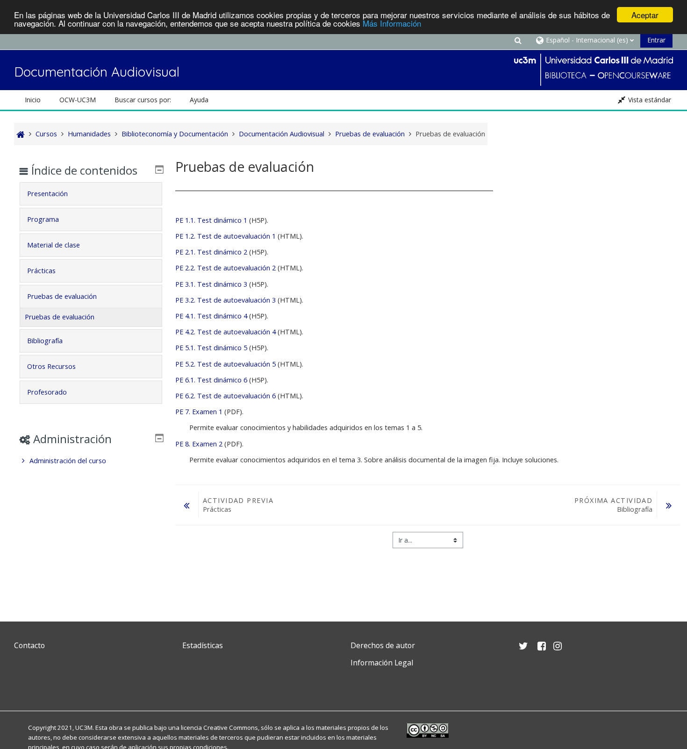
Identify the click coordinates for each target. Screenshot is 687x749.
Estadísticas (202, 645)
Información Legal (382, 662)
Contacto (29, 645)
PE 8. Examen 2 (198, 443)
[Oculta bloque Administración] (159, 438)
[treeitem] (91, 460)
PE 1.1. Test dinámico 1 (211, 220)
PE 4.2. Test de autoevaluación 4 (225, 331)
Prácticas (41, 270)
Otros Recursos (51, 366)
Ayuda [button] (199, 99)
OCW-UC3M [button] (77, 99)
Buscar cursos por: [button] (142, 99)
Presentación (47, 193)
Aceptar (644, 15)
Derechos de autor (383, 645)
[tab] (91, 194)
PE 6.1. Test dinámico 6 (212, 379)
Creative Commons (230, 727)
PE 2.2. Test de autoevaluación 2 (225, 267)
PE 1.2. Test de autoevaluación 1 (225, 236)
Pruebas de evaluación (62, 296)
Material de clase (53, 244)
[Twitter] (23, 684)
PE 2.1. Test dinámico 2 (211, 251)
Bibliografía (45, 340)
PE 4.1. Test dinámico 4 (211, 315)
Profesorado (47, 392)
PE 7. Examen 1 (198, 411)
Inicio (33, 99)
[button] (517, 40)
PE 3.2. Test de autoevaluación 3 (225, 300)
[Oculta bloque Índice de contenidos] (159, 169)
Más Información (392, 23)
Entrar (656, 39)
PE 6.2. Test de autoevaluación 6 (225, 395)
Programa (43, 219)
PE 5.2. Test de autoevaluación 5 (225, 364)
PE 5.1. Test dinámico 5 (211, 347)
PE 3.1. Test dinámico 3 (211, 284)
